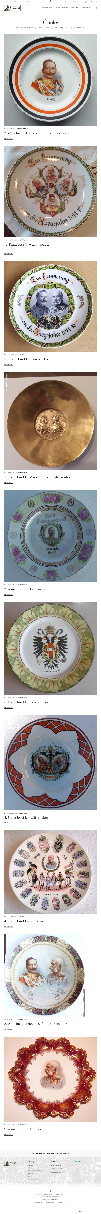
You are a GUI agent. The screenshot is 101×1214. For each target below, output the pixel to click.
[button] (16, 2)
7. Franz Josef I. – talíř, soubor (26, 589)
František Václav (23, 128)
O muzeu (57, 8)
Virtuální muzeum (46, 8)
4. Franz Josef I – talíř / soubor (27, 921)
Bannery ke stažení (33, 1179)
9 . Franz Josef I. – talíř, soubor (26, 359)
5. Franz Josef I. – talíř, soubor (26, 817)
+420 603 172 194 (56, 1168)
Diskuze (71, 8)
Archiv (29, 1176)
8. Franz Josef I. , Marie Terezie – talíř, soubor (37, 477)
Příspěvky (65, 8)
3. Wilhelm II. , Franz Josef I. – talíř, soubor (35, 1024)
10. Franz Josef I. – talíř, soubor (27, 244)
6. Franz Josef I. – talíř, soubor (26, 702)
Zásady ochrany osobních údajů (50, 1196)
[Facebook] (50, 1191)
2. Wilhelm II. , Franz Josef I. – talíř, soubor (35, 133)
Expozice (30, 1165)
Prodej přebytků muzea (83, 8)
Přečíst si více (8, 138)
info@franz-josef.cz (57, 1172)
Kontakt (54, 1161)
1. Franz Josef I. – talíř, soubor (26, 1129)
